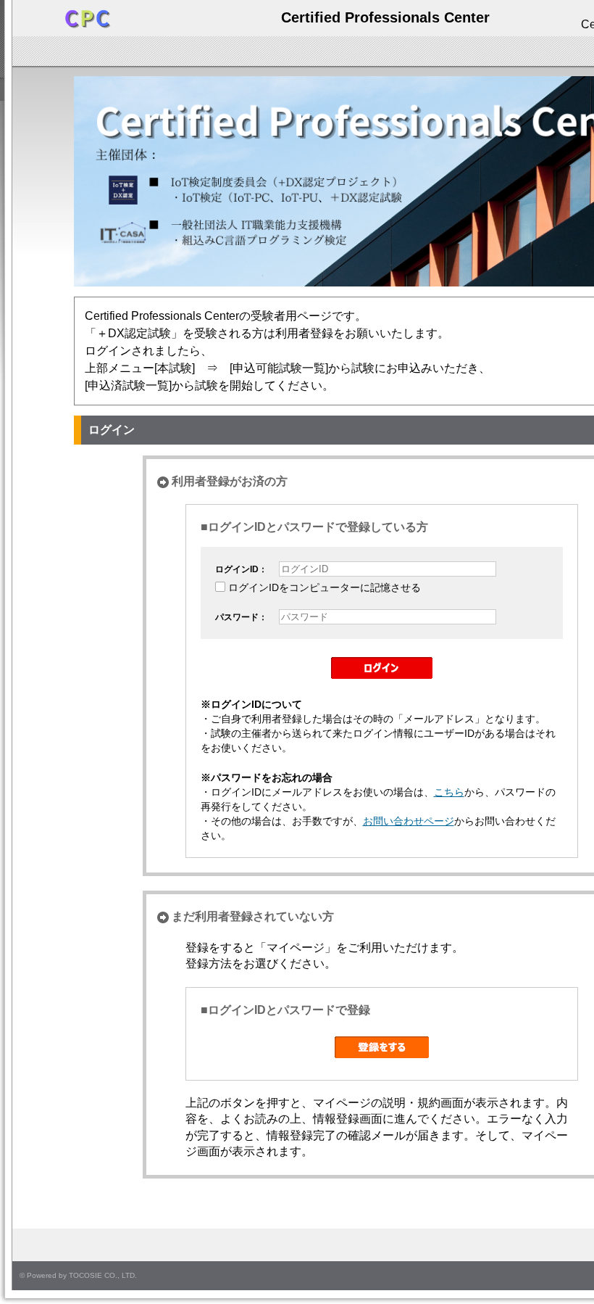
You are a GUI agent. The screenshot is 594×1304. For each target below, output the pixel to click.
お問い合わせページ (408, 821)
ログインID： (241, 569)
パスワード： (241, 617)
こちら (449, 792)
